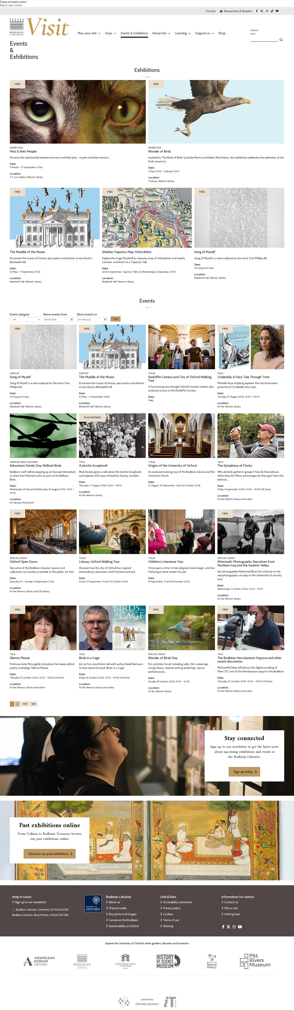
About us (114, 902)
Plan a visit (231, 908)
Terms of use (171, 920)
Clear (115, 319)
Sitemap (168, 926)
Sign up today (243, 772)
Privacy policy (171, 908)
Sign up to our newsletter (30, 902)
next (25, 703)
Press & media (117, 908)
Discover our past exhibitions (48, 854)
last (34, 703)
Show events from (55, 314)
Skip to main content (11, 5)
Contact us (231, 902)
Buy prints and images (122, 914)
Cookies (168, 914)
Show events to (87, 314)
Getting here (232, 914)
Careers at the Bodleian (123, 920)
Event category (19, 314)
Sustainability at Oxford (124, 926)
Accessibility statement (177, 902)
